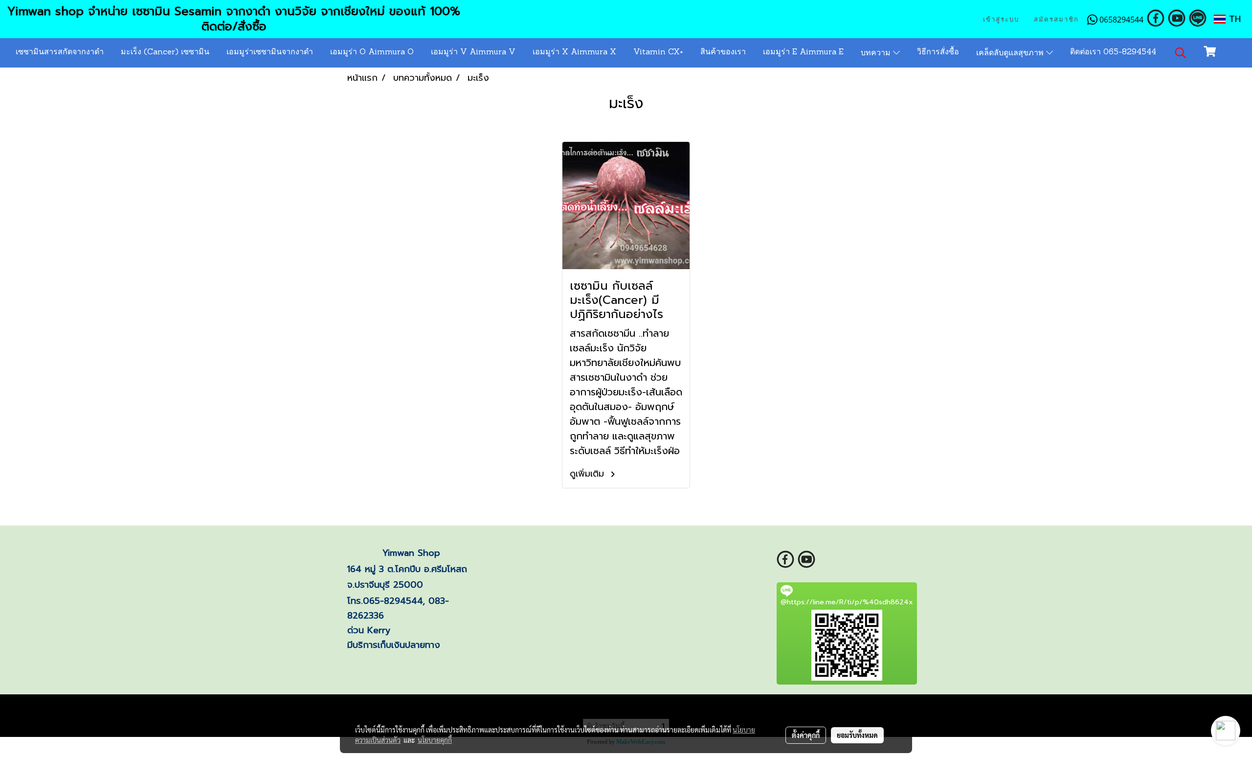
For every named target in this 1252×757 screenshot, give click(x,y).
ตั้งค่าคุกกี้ (806, 735)
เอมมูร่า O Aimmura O (372, 52)
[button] (1180, 53)
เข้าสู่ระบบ (1001, 19)
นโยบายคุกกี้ (435, 739)
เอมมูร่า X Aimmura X (574, 52)
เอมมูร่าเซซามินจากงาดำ (269, 52)
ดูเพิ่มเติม (588, 474)
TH (1233, 19)
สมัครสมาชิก (1056, 19)
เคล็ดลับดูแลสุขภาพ (1011, 53)
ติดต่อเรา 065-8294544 (1113, 52)
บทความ (877, 53)
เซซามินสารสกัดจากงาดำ (60, 52)
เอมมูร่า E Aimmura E (803, 52)
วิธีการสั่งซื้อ (938, 52)
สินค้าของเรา (723, 52)
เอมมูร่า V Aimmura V (473, 52)
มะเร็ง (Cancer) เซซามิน (165, 52)
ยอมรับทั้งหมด (857, 735)
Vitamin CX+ (658, 52)
